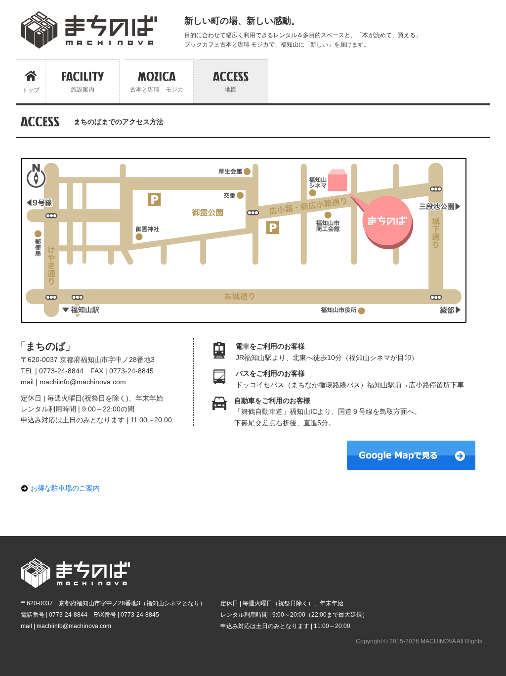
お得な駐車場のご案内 (65, 488)
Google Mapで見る (411, 455)
